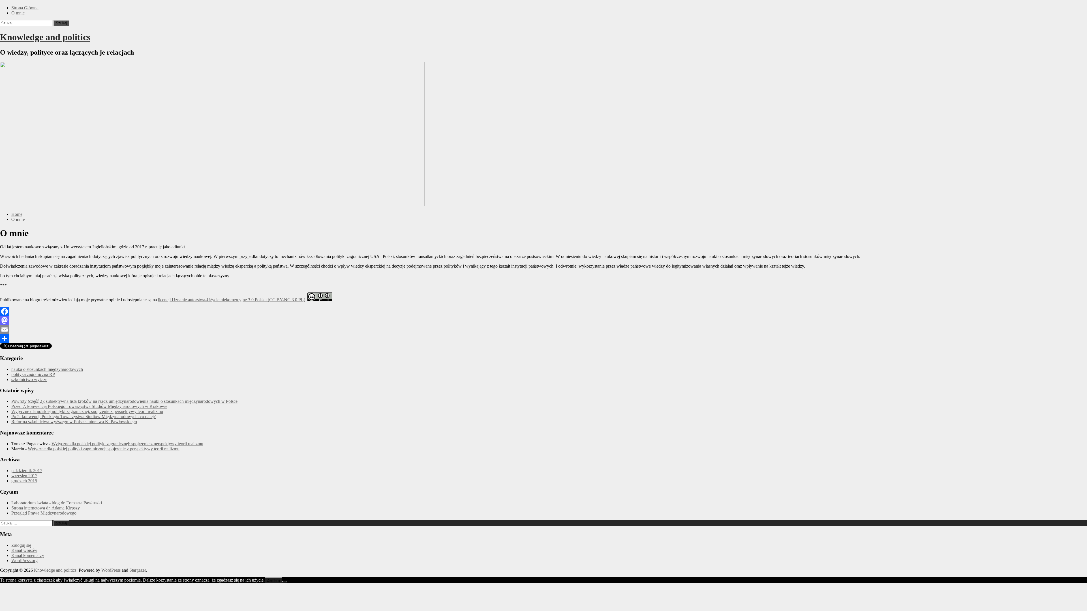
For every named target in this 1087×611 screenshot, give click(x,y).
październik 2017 (26, 470)
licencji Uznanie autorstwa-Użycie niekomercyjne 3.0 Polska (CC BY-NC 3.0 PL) (231, 299)
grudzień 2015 (24, 480)
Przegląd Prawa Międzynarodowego (43, 513)
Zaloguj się (21, 545)
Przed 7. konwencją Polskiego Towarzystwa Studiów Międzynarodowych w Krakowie (89, 406)
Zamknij (273, 580)
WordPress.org (24, 560)
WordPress (111, 570)
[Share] (543, 338)
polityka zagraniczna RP (33, 374)
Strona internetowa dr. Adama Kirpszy (45, 507)
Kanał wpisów (24, 550)
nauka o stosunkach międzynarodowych (47, 369)
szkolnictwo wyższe (29, 379)
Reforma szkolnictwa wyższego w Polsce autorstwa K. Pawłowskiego (74, 421)
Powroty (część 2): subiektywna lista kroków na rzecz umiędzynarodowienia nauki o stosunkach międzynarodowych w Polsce (124, 401)
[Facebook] (543, 311)
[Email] (543, 329)
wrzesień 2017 (24, 475)
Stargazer (137, 570)
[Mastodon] (543, 320)
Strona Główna (24, 7)
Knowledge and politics (45, 37)
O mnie (18, 12)
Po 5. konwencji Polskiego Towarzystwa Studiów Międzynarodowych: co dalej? (83, 416)
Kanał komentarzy (27, 555)
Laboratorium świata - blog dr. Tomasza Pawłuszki (56, 502)
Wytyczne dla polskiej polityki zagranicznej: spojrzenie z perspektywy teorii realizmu (87, 411)
